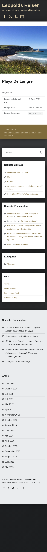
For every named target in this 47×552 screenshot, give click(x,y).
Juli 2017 (9, 399)
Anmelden (8, 284)
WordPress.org (10, 298)
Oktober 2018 (11, 389)
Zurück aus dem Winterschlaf (19, 229)
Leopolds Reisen (21, 5)
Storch (10, 177)
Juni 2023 (9, 383)
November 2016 (12, 415)
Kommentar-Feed (11, 293)
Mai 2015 (9, 467)
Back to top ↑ (36, 482)
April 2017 (9, 409)
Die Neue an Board (24, 217)
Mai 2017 (9, 404)
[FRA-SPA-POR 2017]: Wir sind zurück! (23, 194)
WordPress (6, 482)
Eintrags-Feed (10, 288)
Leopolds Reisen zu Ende (17, 172)
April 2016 (9, 441)
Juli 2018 (9, 394)
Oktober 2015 (11, 446)
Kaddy (9, 244)
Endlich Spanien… (14, 356)
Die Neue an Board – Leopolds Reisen (23, 226)
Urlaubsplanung (21, 244)
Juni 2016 (9, 430)
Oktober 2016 (11, 420)
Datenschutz (24, 482)
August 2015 (11, 457)
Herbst (10, 182)
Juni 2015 (9, 462)
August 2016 (11, 425)
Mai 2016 (9, 436)
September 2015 (12, 451)
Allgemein (11, 264)
